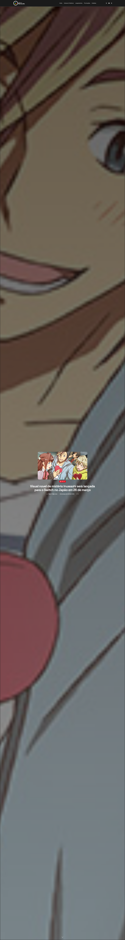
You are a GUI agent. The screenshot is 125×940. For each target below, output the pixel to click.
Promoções (87, 3)
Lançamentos (78, 3)
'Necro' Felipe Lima (52, 494)
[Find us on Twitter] (106, 3)
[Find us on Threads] (111, 3)
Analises (94, 3)
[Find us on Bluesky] (109, 3)
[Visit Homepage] (23, 3)
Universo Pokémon (69, 3)
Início (60, 3)
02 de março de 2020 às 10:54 (67, 494)
